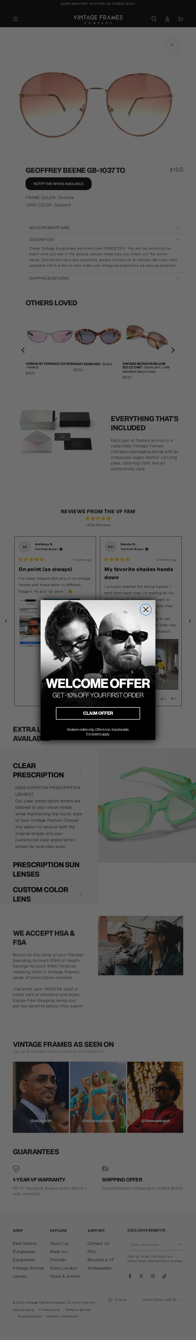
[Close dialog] (146, 609)
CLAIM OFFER (98, 713)
